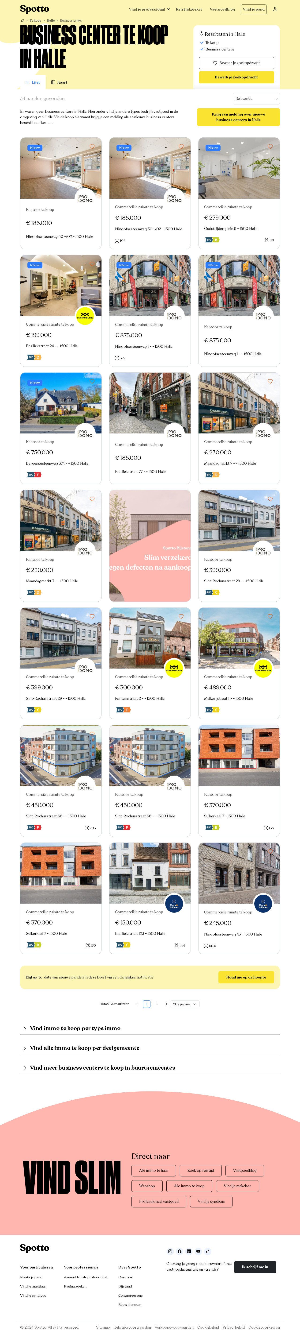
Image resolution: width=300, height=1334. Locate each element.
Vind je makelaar (237, 1186)
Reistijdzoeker (189, 9)
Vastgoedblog (222, 9)
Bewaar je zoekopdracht (239, 63)
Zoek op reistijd (201, 1170)
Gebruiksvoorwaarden (132, 1327)
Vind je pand (254, 9)
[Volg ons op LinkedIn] (189, 1251)
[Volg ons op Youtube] (198, 1251)
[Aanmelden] (275, 9)
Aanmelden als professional (85, 1277)
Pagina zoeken (75, 1286)
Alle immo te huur (153, 1170)
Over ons (125, 1277)
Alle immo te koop (189, 1186)
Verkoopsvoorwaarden (174, 1327)
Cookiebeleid (208, 1327)
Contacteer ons (130, 1295)
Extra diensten (129, 1304)
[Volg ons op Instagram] (170, 1251)
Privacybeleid (234, 1327)
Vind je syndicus (211, 1201)
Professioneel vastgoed (159, 1201)
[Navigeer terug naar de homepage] (34, 9)
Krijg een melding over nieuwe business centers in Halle (238, 117)
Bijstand (125, 1286)
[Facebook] (179, 1251)
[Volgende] (166, 1004)
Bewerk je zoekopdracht (236, 77)
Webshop (147, 1186)
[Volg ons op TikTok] (207, 1251)
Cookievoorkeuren (264, 1327)
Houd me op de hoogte (246, 977)
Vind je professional (147, 9)
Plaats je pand (31, 1277)
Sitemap (103, 1327)
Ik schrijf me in (255, 1267)
